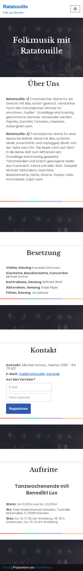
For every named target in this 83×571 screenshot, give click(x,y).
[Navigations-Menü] (75, 8)
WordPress (43, 567)
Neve (7, 567)
